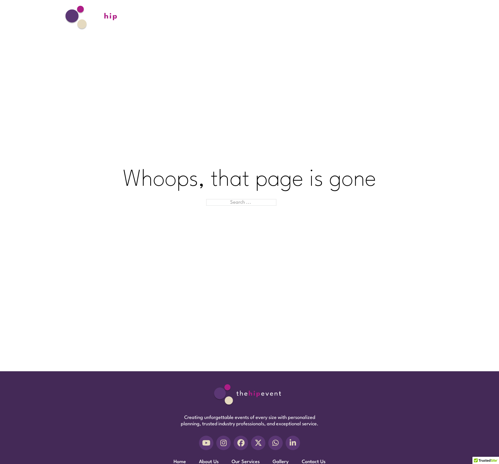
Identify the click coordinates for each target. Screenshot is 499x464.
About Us (329, 17)
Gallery (393, 17)
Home (303, 17)
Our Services (362, 17)
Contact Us (422, 17)
